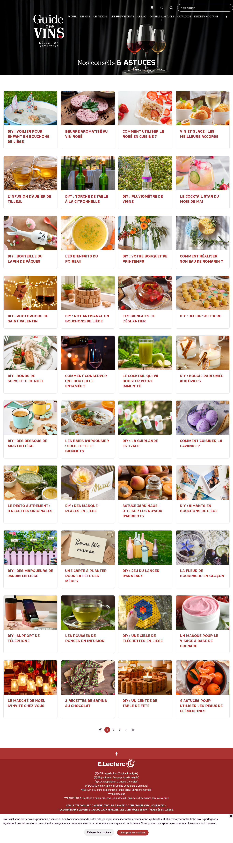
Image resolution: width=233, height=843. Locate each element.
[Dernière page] (100, 730)
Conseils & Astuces (162, 16)
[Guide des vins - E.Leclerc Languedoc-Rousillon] (49, 31)
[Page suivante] (126, 730)
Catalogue (184, 16)
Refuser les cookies (99, 832)
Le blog (141, 16)
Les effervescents (122, 16)
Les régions (100, 16)
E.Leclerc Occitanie (206, 16)
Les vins (85, 16)
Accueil (72, 16)
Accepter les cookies (132, 833)
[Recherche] (171, 7)
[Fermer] (231, 816)
